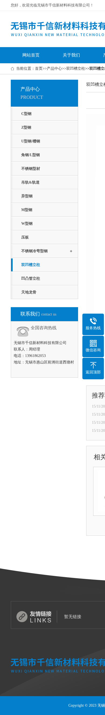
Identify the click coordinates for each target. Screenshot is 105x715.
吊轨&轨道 (30, 182)
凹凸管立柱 (30, 278)
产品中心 (54, 68)
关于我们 (71, 55)
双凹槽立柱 (75, 68)
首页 (39, 68)
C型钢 (26, 114)
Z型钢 (26, 127)
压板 (25, 237)
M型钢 (26, 210)
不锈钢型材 (30, 169)
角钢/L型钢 (30, 155)
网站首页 (31, 55)
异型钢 (27, 196)
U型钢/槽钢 (30, 141)
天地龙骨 (28, 292)
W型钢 (27, 224)
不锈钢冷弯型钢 (34, 251)
